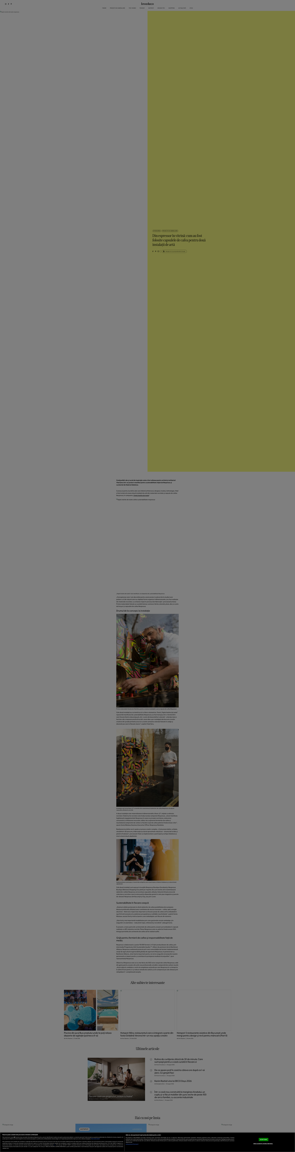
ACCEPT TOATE (263, 1139)
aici (55, 1145)
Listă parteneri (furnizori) (132, 1144)
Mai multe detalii (95, 1139)
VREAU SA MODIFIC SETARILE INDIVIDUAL (263, 1143)
